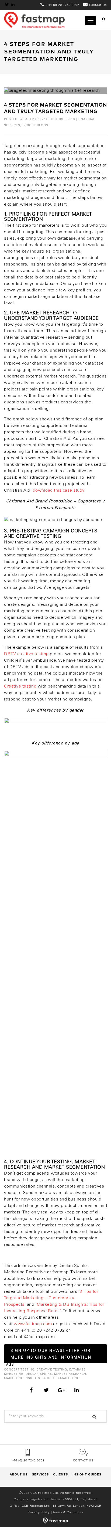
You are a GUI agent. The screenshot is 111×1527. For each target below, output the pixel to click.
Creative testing (20, 686)
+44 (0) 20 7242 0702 (27, 1460)
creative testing (52, 1369)
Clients (60, 1474)
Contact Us (83, 1460)
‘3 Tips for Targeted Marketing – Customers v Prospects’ (51, 1298)
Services (40, 1474)
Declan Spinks (39, 1374)
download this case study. (59, 490)
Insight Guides (86, 1474)
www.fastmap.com (33, 1324)
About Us (18, 1474)
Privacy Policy (39, 1512)
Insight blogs (35, 125)
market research (70, 1374)
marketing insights (22, 1378)
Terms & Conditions (68, 1512)
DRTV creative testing (26, 654)
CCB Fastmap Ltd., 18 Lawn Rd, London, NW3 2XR (61, 1506)
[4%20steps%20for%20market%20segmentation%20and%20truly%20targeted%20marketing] (31, 1390)
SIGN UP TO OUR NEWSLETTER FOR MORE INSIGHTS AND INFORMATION (51, 1354)
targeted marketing (60, 1378)
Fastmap (31, 119)
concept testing (19, 1369)
